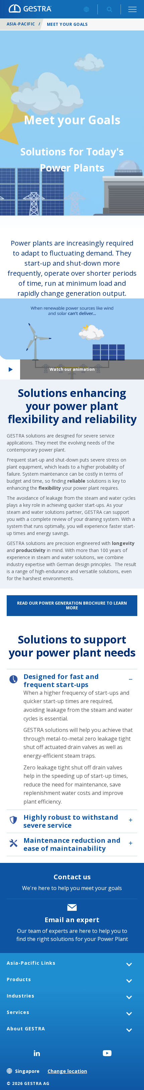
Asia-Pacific (21, 24)
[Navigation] (132, 9)
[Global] (86, 9)
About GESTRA (26, 1028)
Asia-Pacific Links (31, 963)
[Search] (109, 9)
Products (19, 979)
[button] (72, 339)
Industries (20, 996)
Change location (67, 1071)
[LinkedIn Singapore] (37, 1053)
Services (18, 1012)
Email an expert (72, 919)
